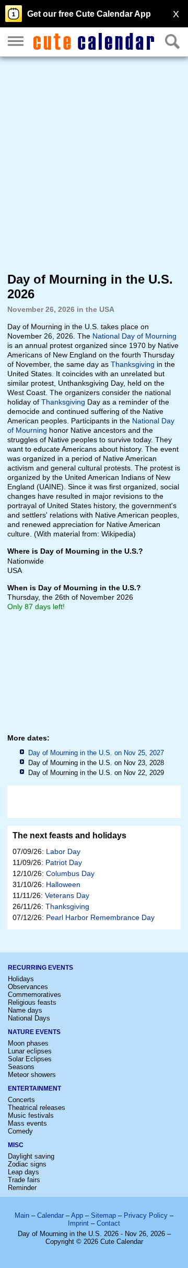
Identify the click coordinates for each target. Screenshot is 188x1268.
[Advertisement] (94, 164)
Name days (25, 1010)
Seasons (21, 1067)
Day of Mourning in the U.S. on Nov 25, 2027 (96, 753)
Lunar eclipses (30, 1051)
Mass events (27, 1123)
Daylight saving (31, 1156)
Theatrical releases (36, 1108)
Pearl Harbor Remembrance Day (100, 917)
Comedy (20, 1131)
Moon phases (28, 1043)
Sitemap (103, 1215)
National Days (29, 1018)
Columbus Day (70, 873)
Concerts (21, 1100)
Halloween (63, 884)
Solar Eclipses (30, 1059)
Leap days (23, 1172)
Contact (108, 1223)
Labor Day (63, 851)
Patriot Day (63, 862)
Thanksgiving (133, 364)
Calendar (50, 1215)
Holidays (21, 979)
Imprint (78, 1223)
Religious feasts (32, 1002)
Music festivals (31, 1115)
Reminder (22, 1188)
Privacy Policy (146, 1215)
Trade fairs (24, 1180)
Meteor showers (32, 1075)
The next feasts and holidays (69, 835)
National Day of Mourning (134, 336)
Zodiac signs (27, 1164)
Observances (28, 987)
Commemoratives (34, 994)
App (77, 1215)
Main (22, 1215)
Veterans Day (67, 895)
